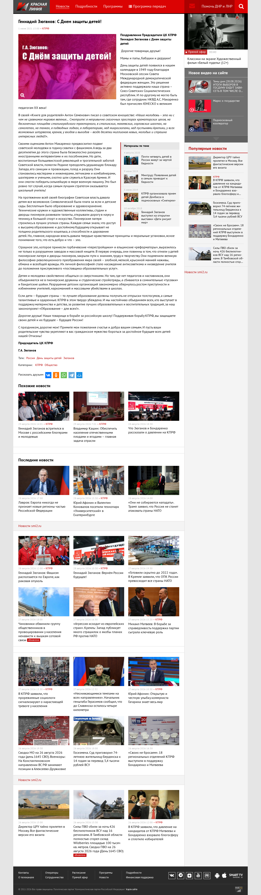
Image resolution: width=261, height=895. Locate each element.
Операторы (51, 873)
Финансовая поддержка (139, 877)
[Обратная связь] (192, 6)
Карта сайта (131, 889)
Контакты (23, 873)
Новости (62, 6)
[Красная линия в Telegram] (180, 875)
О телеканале (26, 877)
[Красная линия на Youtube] (198, 875)
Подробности (86, 6)
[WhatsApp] (64, 375)
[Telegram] (72, 375)
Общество (51, 365)
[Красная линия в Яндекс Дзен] (189, 875)
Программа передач (149, 6)
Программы (113, 6)
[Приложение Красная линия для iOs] (224, 876)
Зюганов (68, 358)
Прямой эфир (80, 877)
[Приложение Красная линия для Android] (217, 876)
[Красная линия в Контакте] (171, 875)
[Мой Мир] (79, 375)
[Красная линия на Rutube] (206, 875)
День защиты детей (49, 358)
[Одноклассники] (56, 375)
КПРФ (39, 365)
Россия (30, 358)
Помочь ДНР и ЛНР (217, 6)
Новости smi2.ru (29, 526)
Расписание (79, 873)
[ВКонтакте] (48, 375)
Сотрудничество (54, 877)
